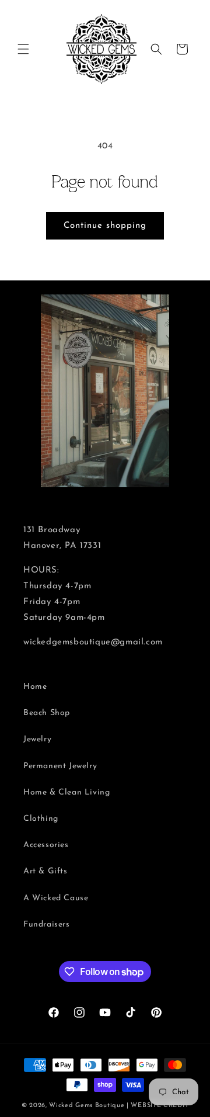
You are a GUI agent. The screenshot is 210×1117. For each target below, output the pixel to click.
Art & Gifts (45, 871)
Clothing (40, 818)
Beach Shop (46, 713)
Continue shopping (105, 225)
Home (35, 686)
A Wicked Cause (55, 898)
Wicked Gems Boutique (86, 1105)
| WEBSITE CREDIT (157, 1105)
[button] (23, 49)
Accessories (46, 845)
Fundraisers (46, 924)
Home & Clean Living (66, 792)
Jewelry (37, 739)
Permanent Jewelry (60, 766)
